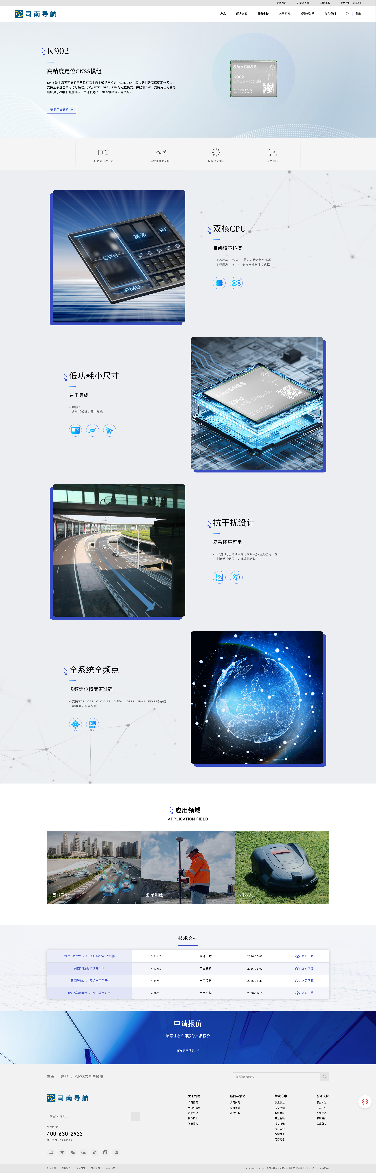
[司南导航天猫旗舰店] (51, 1152)
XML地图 (110, 1168)
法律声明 (80, 1168)
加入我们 (330, 13)
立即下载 (307, 956)
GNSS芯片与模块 (89, 1077)
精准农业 (280, 1129)
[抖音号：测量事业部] (105, 1152)
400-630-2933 (65, 1133)
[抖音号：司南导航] (95, 1152)
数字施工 (280, 1134)
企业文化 (193, 1113)
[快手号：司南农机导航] (116, 1152)
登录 (358, 13)
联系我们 (322, 1118)
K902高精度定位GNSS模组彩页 (89, 993)
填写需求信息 (185, 1050)
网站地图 (95, 1168)
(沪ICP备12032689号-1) (317, 1168)
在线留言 (322, 1123)
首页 (50, 1077)
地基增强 (280, 1123)
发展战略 (193, 1123)
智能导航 (280, 1113)
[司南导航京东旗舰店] (62, 1152)
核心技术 (193, 1118)
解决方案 (241, 13)
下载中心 (322, 1108)
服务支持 (263, 13)
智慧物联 (280, 1118)
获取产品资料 (59, 109)
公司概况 (193, 1102)
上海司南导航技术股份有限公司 (279, 1168)
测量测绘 (280, 1102)
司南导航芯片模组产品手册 (89, 980)
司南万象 (280, 1139)
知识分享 (235, 1113)
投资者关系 (307, 13)
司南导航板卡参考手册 (89, 968)
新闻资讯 (235, 1102)
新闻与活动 (194, 1108)
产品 (223, 13)
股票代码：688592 (351, 3)
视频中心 (322, 1113)
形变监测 (280, 1108)
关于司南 (284, 13)
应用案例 (235, 1108)
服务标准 (322, 1102)
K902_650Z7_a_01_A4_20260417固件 (89, 956)
